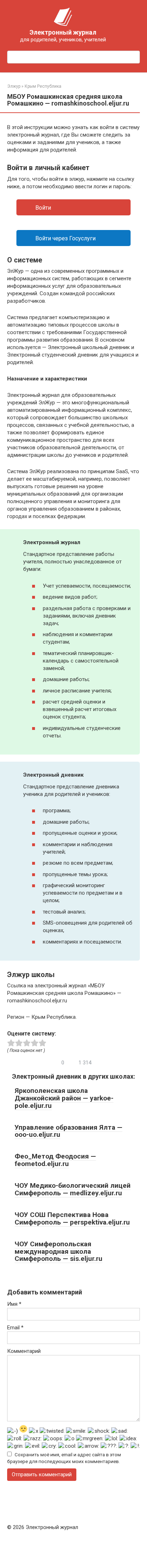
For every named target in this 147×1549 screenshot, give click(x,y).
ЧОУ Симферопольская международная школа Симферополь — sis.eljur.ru (58, 1251)
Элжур (13, 86)
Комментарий (24, 1351)
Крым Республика (43, 86)
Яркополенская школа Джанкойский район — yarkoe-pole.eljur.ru (64, 1098)
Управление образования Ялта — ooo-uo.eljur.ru (68, 1131)
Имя (14, 1304)
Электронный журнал (63, 32)
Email (15, 1327)
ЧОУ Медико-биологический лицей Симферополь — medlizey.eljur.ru (73, 1189)
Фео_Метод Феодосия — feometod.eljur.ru (55, 1160)
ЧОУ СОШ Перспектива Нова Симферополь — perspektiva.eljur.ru (72, 1218)
